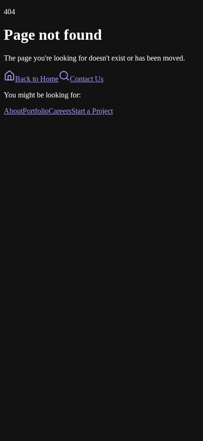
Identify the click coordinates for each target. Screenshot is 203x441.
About (13, 111)
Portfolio (36, 111)
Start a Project (92, 111)
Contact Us (86, 79)
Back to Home (37, 79)
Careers (60, 111)
